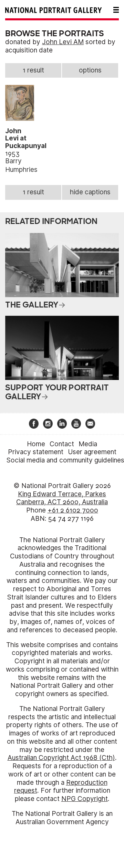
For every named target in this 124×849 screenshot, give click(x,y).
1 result (33, 70)
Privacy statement (35, 452)
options (90, 70)
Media (88, 444)
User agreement (92, 452)
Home (36, 444)
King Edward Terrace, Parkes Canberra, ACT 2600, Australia (62, 498)
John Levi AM (63, 42)
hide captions (90, 192)
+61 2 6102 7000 (73, 510)
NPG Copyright (84, 799)
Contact (62, 444)
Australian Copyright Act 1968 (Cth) (61, 758)
